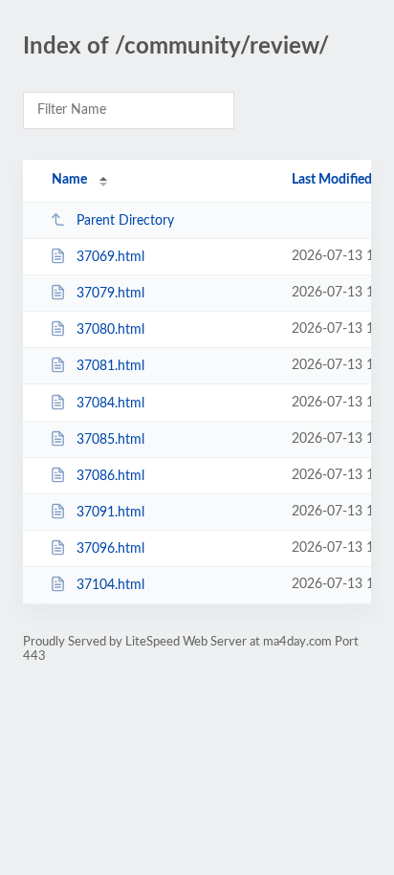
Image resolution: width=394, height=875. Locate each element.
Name (69, 179)
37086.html (110, 476)
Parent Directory (125, 221)
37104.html (110, 585)
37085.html (110, 440)
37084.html (110, 403)
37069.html (110, 257)
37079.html (110, 293)
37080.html (110, 330)
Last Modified (332, 179)
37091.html (110, 512)
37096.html (110, 549)
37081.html (110, 366)
